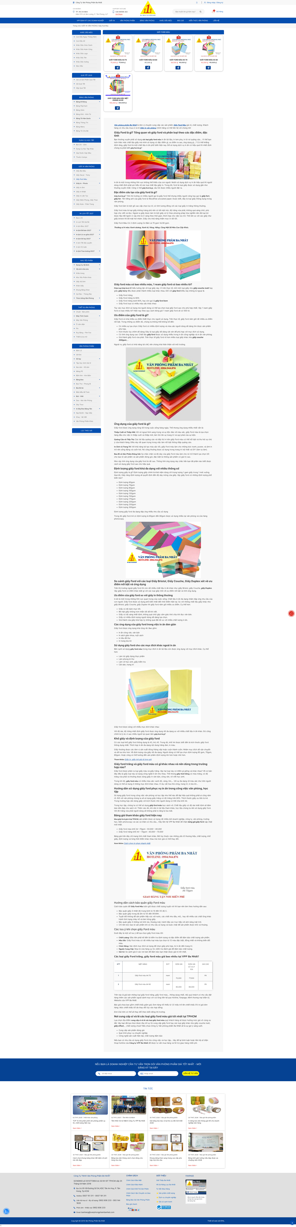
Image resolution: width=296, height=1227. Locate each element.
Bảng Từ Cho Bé (82, 131)
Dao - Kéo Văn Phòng (84, 400)
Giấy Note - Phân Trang (85, 204)
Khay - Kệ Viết (81, 417)
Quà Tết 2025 (86, 75)
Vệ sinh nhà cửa (82, 269)
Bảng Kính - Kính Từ (83, 114)
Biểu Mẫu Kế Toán (82, 392)
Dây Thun (79, 405)
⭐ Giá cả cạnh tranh (164, 1202)
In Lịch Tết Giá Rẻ (82, 222)
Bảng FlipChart (81, 106)
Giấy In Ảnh (80, 187)
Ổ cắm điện (80, 324)
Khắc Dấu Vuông (82, 62)
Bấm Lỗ (79, 350)
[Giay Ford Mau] (117, 67)
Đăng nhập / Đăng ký (215, 2)
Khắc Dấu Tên (81, 58)
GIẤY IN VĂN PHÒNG (89, 26)
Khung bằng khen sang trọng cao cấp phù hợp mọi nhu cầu (166, 1159)
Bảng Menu (80, 127)
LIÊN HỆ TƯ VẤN (190, 1073)
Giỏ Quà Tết (80, 84)
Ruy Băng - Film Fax (83, 333)
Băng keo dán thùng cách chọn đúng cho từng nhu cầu (127, 1159)
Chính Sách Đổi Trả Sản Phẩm (137, 1189)
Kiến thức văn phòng (198, 20)
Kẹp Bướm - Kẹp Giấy (84, 413)
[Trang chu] (197, 2)
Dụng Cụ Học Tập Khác (85, 149)
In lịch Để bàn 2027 (83, 230)
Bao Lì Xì (79, 218)
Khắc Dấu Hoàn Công (84, 49)
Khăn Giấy (80, 286)
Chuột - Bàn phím (82, 312)
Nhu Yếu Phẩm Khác (83, 277)
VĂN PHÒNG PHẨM (86, 346)
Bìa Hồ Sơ (79, 388)
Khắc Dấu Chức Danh (84, 45)
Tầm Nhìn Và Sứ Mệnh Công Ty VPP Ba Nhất (128, 1121)
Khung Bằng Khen (83, 290)
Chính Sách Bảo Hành (134, 1185)
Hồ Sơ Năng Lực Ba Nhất (165, 1185)
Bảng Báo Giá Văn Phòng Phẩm (138, 1200)
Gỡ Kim (78, 355)
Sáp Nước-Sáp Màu (83, 153)
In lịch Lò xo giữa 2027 (85, 234)
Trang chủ (76, 26)
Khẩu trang (80, 273)
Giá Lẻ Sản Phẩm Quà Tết (85, 80)
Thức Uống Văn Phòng (85, 298)
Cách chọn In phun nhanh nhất (137, 843)
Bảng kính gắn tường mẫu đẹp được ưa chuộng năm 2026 (203, 1159)
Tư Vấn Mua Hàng (163, 1189)
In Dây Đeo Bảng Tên (84, 409)
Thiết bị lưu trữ (81, 337)
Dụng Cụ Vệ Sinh (82, 265)
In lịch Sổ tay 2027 (83, 239)
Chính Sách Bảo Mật (134, 1180)
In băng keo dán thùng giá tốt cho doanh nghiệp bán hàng (203, 1122)
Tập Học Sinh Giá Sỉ (83, 363)
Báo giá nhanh (131, 1204)
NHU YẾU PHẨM (86, 260)
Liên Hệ (216, 20)
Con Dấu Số (80, 41)
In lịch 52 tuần (81, 247)
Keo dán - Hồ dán (82, 367)
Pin (77, 328)
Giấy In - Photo (82, 183)
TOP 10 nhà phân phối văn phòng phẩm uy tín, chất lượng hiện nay (89, 1122)
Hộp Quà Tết (81, 88)
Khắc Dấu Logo (82, 53)
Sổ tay (78, 359)
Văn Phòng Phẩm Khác (84, 421)
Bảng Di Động (81, 102)
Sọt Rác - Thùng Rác (84, 294)
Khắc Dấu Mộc (166, 20)
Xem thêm (76, 1128)
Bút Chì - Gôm (81, 145)
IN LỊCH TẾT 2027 (86, 213)
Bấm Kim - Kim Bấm (83, 375)
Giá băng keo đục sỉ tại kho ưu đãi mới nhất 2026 (166, 1122)
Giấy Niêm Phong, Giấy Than (87, 200)
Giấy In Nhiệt (81, 192)
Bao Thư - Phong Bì (83, 384)
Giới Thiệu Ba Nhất (163, 1180)
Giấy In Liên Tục (82, 196)
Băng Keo (79, 380)
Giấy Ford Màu (81, 179)
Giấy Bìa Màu (81, 171)
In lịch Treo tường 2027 (85, 251)
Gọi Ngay (119, 14)
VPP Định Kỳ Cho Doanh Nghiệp (90, 20)
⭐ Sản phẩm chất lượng (165, 1193)
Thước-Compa (81, 157)
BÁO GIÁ (180, 20)
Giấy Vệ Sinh (80, 281)
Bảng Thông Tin (82, 123)
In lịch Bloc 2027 (82, 226)
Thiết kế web (212, 1221)
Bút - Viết (79, 396)
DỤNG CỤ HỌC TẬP (86, 140)
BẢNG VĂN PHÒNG (147, 20)
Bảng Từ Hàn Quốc (83, 118)
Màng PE (79, 371)
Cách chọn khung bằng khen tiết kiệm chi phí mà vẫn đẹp (90, 1159)
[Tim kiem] (200, 11)
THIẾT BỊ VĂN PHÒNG (86, 307)
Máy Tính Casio (82, 316)
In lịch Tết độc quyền (84, 243)
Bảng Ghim (80, 110)
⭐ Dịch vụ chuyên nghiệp (166, 1197)
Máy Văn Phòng (82, 320)
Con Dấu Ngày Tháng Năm (86, 37)
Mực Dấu (79, 66)
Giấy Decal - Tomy (83, 175)
